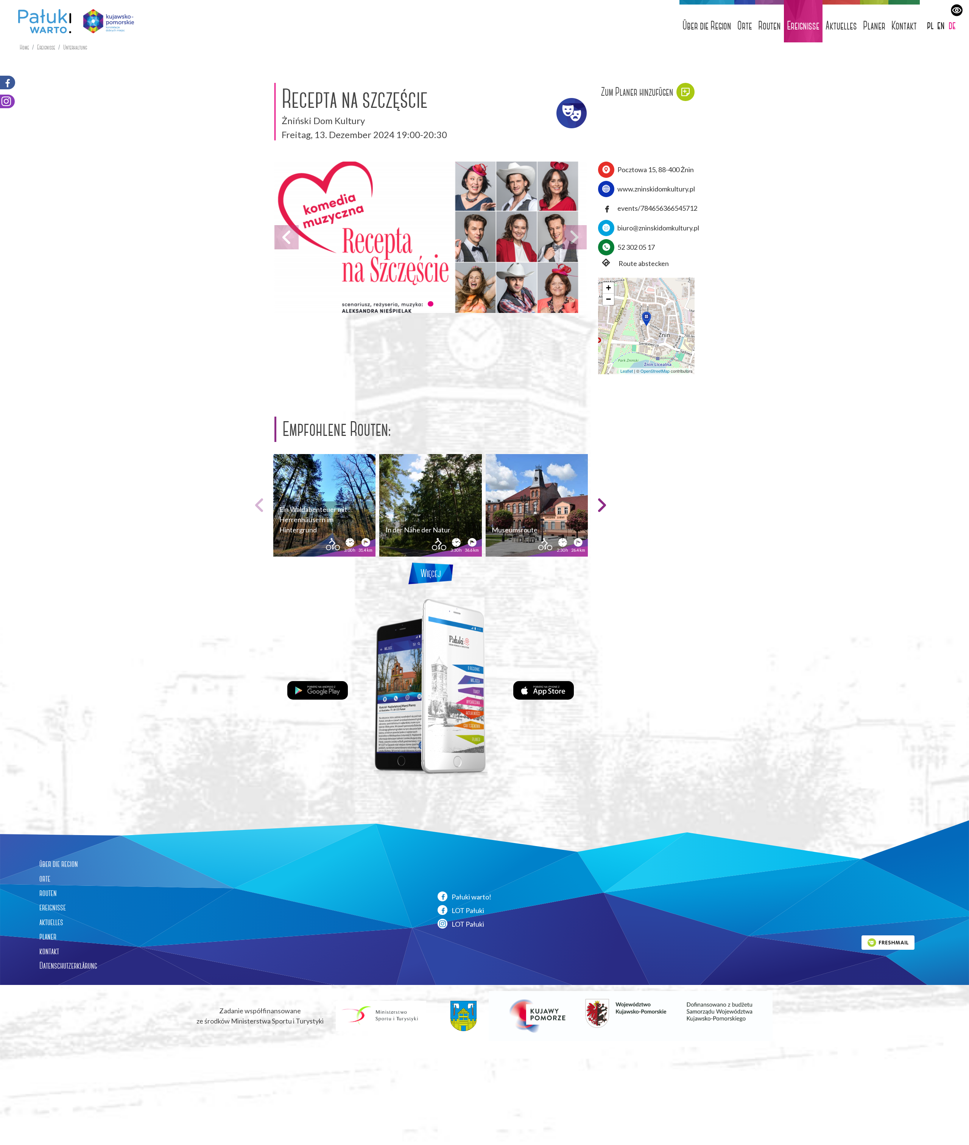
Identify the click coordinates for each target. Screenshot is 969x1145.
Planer (874, 25)
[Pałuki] (41, 21)
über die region (58, 864)
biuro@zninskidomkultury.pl (658, 228)
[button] (430, 303)
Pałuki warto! (470, 897)
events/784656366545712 (657, 208)
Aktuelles (841, 25)
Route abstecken (643, 263)
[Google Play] (317, 689)
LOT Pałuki (467, 910)
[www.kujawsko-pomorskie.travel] (105, 21)
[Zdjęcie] (430, 237)
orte (44, 879)
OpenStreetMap (655, 371)
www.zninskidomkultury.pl (656, 189)
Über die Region (706, 25)
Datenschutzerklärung (68, 966)
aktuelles (51, 922)
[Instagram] (7, 101)
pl (930, 25)
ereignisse (52, 907)
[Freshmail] (888, 941)
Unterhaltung (75, 47)
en (941, 25)
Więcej (431, 573)
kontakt (49, 951)
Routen (769, 25)
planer (47, 936)
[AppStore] (543, 689)
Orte (744, 25)
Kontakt (904, 25)
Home (24, 47)
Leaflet (626, 371)
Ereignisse (803, 25)
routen (48, 893)
